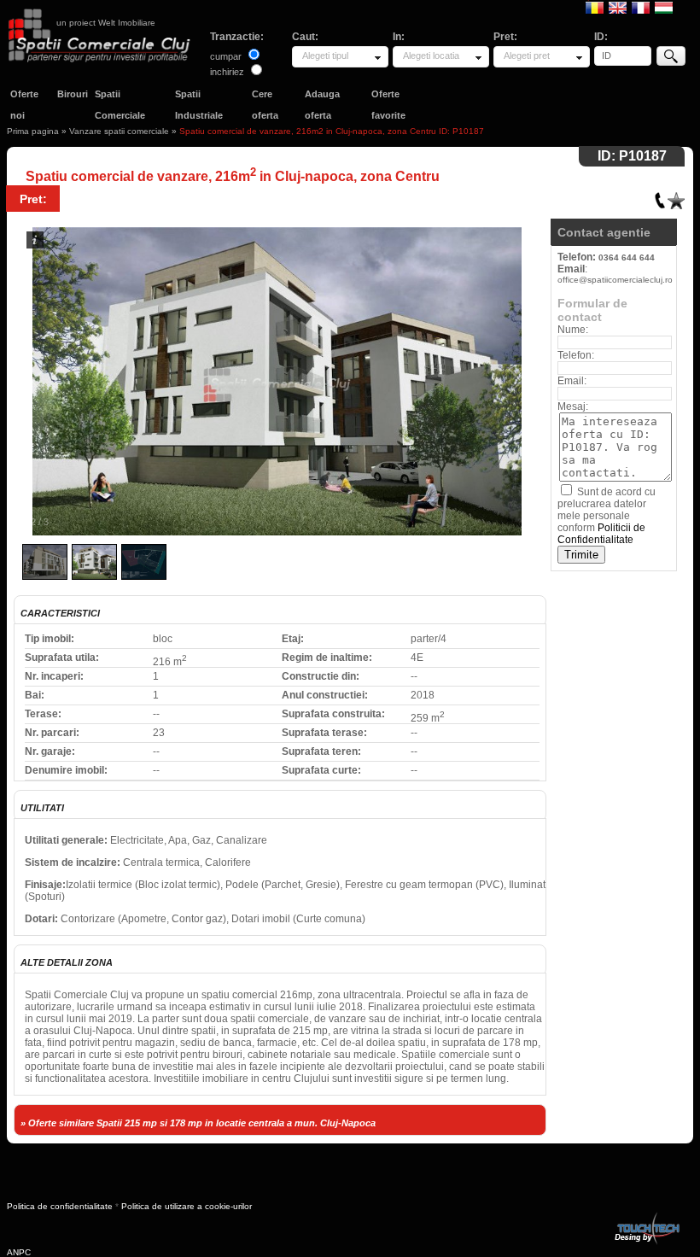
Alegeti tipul (325, 55)
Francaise (641, 7)
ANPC (19, 1252)
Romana (595, 7)
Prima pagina (33, 131)
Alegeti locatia (431, 55)
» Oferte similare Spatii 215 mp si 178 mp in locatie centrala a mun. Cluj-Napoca (198, 1123)
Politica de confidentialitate (60, 1206)
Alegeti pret (527, 55)
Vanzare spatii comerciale (119, 131)
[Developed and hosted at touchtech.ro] (646, 1215)
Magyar (664, 7)
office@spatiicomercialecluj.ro (615, 279)
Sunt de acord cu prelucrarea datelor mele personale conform (606, 516)
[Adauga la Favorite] (676, 197)
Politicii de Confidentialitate (601, 534)
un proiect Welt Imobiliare (105, 22)
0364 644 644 (626, 257)
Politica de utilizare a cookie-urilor (186, 1206)
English (618, 7)
